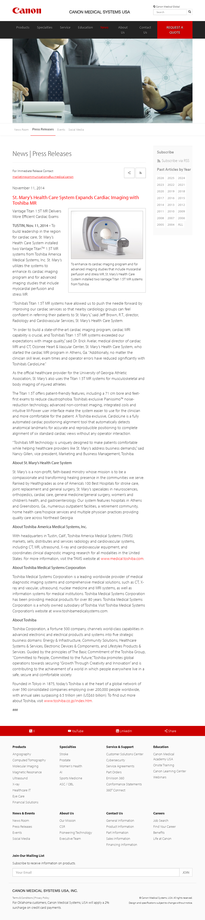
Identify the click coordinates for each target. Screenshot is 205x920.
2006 (181, 218)
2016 (171, 198)
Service (65, 27)
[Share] (129, 173)
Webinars (159, 777)
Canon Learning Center (169, 771)
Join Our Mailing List (28, 855)
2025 (171, 178)
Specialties (44, 27)
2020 (160, 191)
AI (61, 772)
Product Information (120, 826)
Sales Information (118, 838)
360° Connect (115, 790)
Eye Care (18, 796)
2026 (160, 178)
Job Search (160, 820)
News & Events (23, 813)
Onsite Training (163, 765)
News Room (21, 129)
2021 (181, 185)
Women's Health (71, 766)
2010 (171, 211)
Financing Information (121, 844)
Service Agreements (120, 766)
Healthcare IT (21, 790)
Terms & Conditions (22, 897)
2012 (181, 205)
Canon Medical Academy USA (163, 756)
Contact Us (145, 30)
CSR (62, 826)
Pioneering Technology (76, 832)
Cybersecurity (115, 760)
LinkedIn (125, 731)
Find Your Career (164, 826)
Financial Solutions (25, 802)
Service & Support (120, 746)
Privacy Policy (41, 897)
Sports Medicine (71, 778)
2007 (171, 218)
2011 (160, 211)
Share (172, 731)
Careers (158, 813)
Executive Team (70, 838)
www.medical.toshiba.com (122, 558)
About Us (123, 30)
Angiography (21, 754)
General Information (120, 820)
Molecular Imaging (25, 766)
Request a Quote (174, 30)
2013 (171, 205)
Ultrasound (20, 778)
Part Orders (114, 772)
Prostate (65, 760)
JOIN (185, 872)
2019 (171, 191)
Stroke (64, 754)
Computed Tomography (29, 760)
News (104, 27)
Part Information (117, 832)
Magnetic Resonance (27, 772)
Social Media (76, 129)
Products (23, 27)
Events (61, 129)
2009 (181, 211)
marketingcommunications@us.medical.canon (43, 177)
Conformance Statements (124, 784)
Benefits (158, 832)
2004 (171, 224)
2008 (160, 218)
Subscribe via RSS (175, 160)
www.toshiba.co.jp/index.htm (68, 700)
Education (85, 27)
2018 (181, 191)
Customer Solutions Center (124, 754)
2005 (160, 224)
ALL (180, 224)
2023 (160, 185)
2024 (181, 178)
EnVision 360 (115, 778)
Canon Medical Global (168, 6)
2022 (171, 185)
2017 (160, 198)
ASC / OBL (67, 784)
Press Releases (43, 129)
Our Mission (68, 820)
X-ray (16, 784)
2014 (160, 205)
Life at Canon (162, 838)
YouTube (77, 731)
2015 (181, 198)
